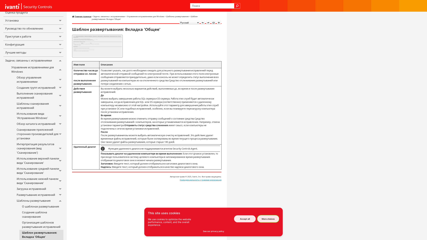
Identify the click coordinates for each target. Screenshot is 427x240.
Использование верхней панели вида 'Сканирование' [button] (38, 161)
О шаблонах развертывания (40, 206)
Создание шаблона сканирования (34, 214)
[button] (237, 5)
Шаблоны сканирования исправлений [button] (33, 106)
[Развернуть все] (219, 23)
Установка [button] (12, 20)
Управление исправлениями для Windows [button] (32, 70)
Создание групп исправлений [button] (36, 88)
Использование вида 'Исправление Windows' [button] (32, 116)
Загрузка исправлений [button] (31, 189)
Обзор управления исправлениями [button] (29, 80)
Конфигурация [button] (14, 44)
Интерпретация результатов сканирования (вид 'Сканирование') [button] (35, 148)
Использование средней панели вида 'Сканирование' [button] (38, 171)
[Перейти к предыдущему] (203, 23)
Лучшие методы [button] (15, 52)
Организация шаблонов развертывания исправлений (41, 225)
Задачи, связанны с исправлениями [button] (28, 60)
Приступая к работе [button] (18, 36)
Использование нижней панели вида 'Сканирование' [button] (37, 181)
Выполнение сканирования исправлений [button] (35, 96)
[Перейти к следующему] (208, 23)
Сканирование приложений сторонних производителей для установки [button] (37, 134)
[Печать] (213, 23)
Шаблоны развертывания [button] (34, 200)
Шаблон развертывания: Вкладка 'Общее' (39, 235)
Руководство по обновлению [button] (24, 28)
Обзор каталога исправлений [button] (36, 124)
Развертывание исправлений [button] (36, 195)
